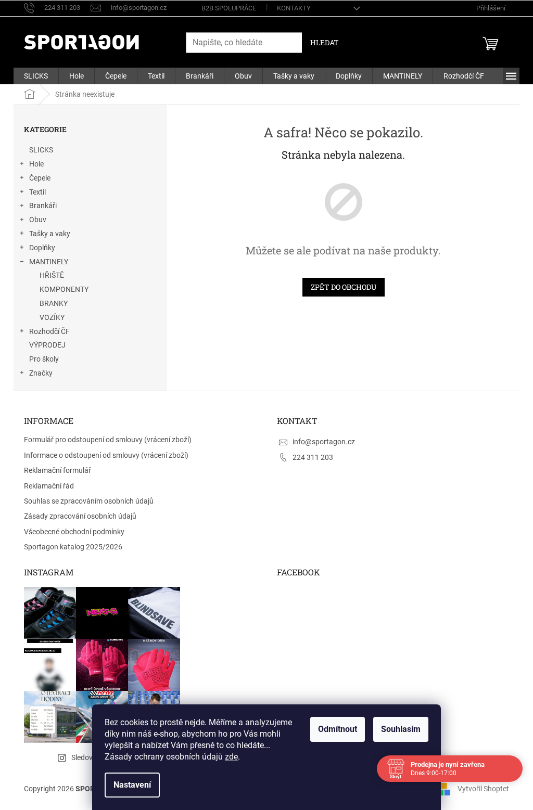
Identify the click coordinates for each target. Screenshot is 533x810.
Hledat (324, 42)
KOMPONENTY (64, 289)
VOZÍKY (52, 317)
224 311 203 (313, 457)
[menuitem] (36, 76)
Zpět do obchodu (343, 287)
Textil (37, 192)
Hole (36, 164)
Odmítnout (337, 729)
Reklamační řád (49, 486)
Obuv (37, 219)
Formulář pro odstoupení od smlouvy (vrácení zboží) (108, 439)
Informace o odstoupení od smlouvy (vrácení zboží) (106, 455)
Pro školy (44, 359)
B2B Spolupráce (228, 8)
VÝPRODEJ (47, 345)
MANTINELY (48, 262)
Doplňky (42, 247)
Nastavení (132, 785)
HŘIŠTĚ (52, 275)
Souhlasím (401, 729)
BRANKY (54, 303)
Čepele (39, 178)
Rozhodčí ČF (49, 331)
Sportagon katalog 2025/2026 (73, 547)
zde (231, 757)
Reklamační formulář (57, 470)
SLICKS (41, 150)
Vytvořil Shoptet (483, 789)
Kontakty (294, 8)
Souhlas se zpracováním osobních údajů (89, 501)
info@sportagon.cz (324, 442)
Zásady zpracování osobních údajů (80, 516)
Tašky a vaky (49, 233)
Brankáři (43, 205)
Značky (41, 373)
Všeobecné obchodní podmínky (74, 532)
